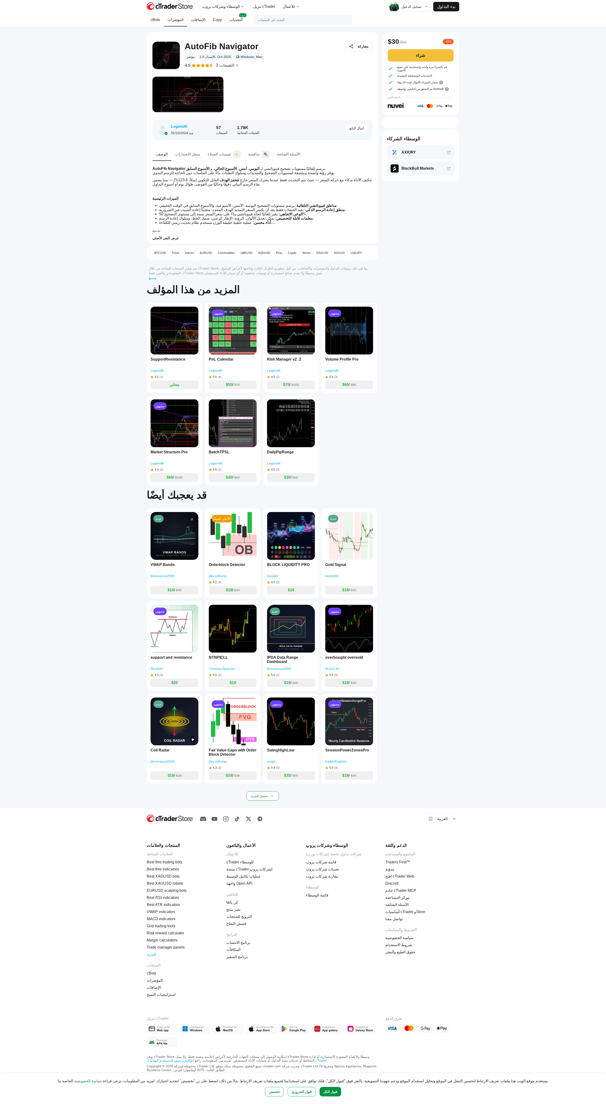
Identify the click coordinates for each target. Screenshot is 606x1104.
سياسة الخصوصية (88, 1081)
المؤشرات (175, 20)
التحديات (237, 18)
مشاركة (363, 46)
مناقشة (254, 154)
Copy (217, 20)
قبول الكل (330, 1092)
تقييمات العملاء (219, 154)
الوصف (162, 154)
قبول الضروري (302, 1092)
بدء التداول (446, 6)
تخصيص (274, 1092)
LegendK (179, 126)
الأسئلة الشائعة (288, 154)
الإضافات (198, 20)
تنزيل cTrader (264, 6)
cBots (155, 20)
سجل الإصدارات (187, 154)
